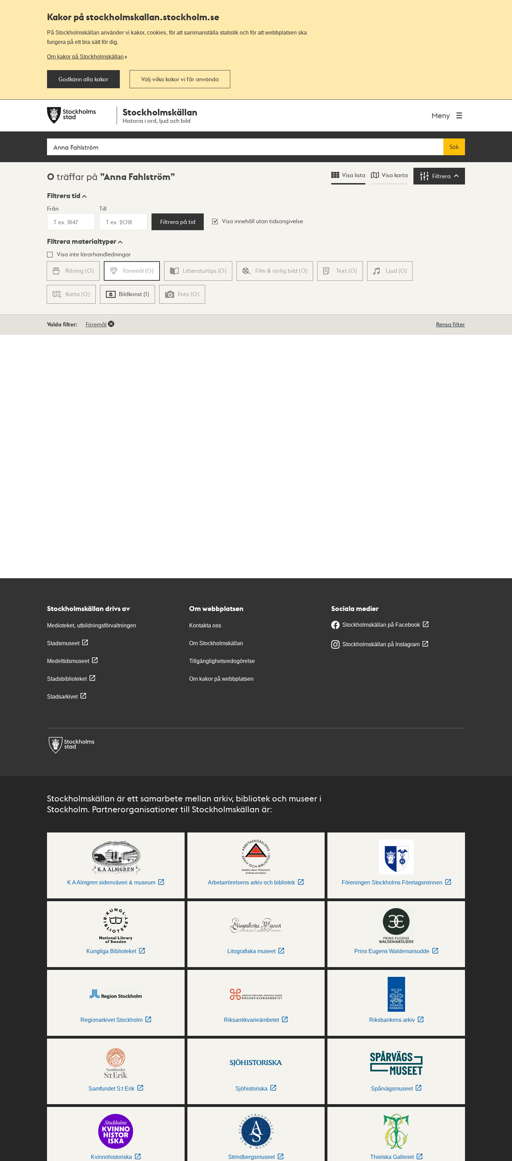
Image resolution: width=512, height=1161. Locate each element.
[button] (67, 195)
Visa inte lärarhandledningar (94, 254)
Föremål (96, 324)
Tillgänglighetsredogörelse (222, 661)
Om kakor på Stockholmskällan (85, 56)
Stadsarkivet (62, 697)
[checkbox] (127, 294)
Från (53, 208)
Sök (454, 146)
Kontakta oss (205, 625)
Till (103, 208)
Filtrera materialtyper (81, 241)
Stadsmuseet (63, 643)
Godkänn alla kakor (83, 79)
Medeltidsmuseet (68, 661)
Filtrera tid (63, 195)
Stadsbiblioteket (67, 679)
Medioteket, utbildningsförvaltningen (91, 625)
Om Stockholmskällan (216, 643)
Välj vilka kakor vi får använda (180, 79)
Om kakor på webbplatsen (221, 679)
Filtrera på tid (177, 221)
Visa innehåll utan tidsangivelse (262, 221)
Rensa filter (450, 324)
